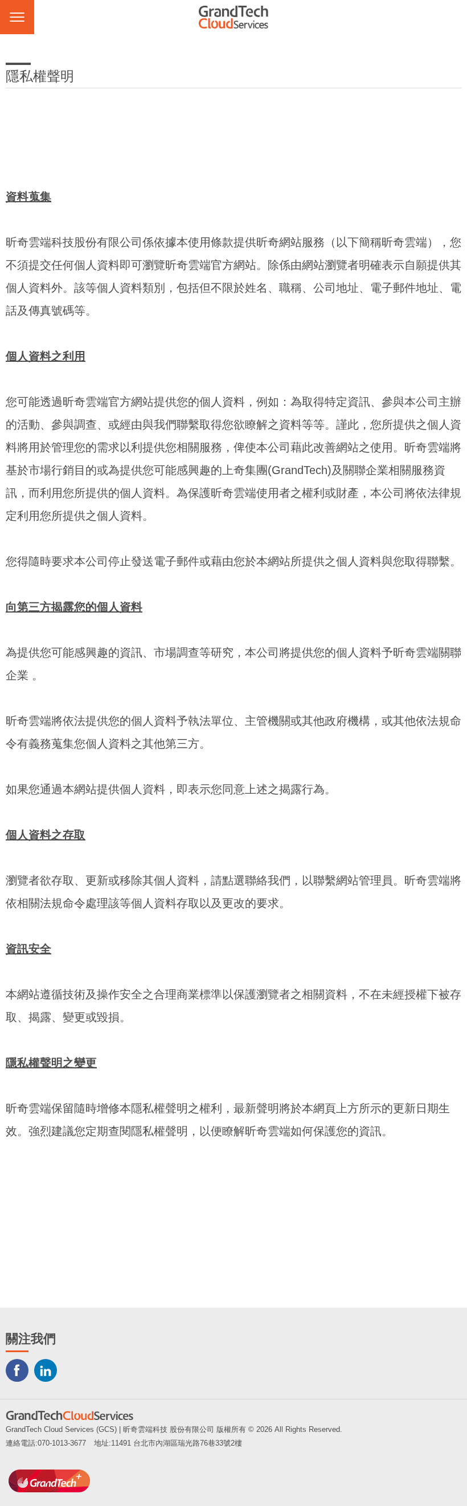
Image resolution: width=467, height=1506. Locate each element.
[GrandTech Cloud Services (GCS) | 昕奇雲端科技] (233, 17)
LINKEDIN (45, 1370)
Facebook (17, 1370)
